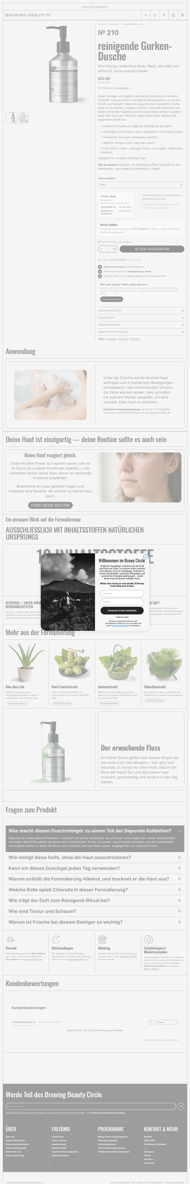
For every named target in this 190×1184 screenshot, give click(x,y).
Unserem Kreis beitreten (122, 610)
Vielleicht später (122, 617)
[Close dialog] (145, 556)
